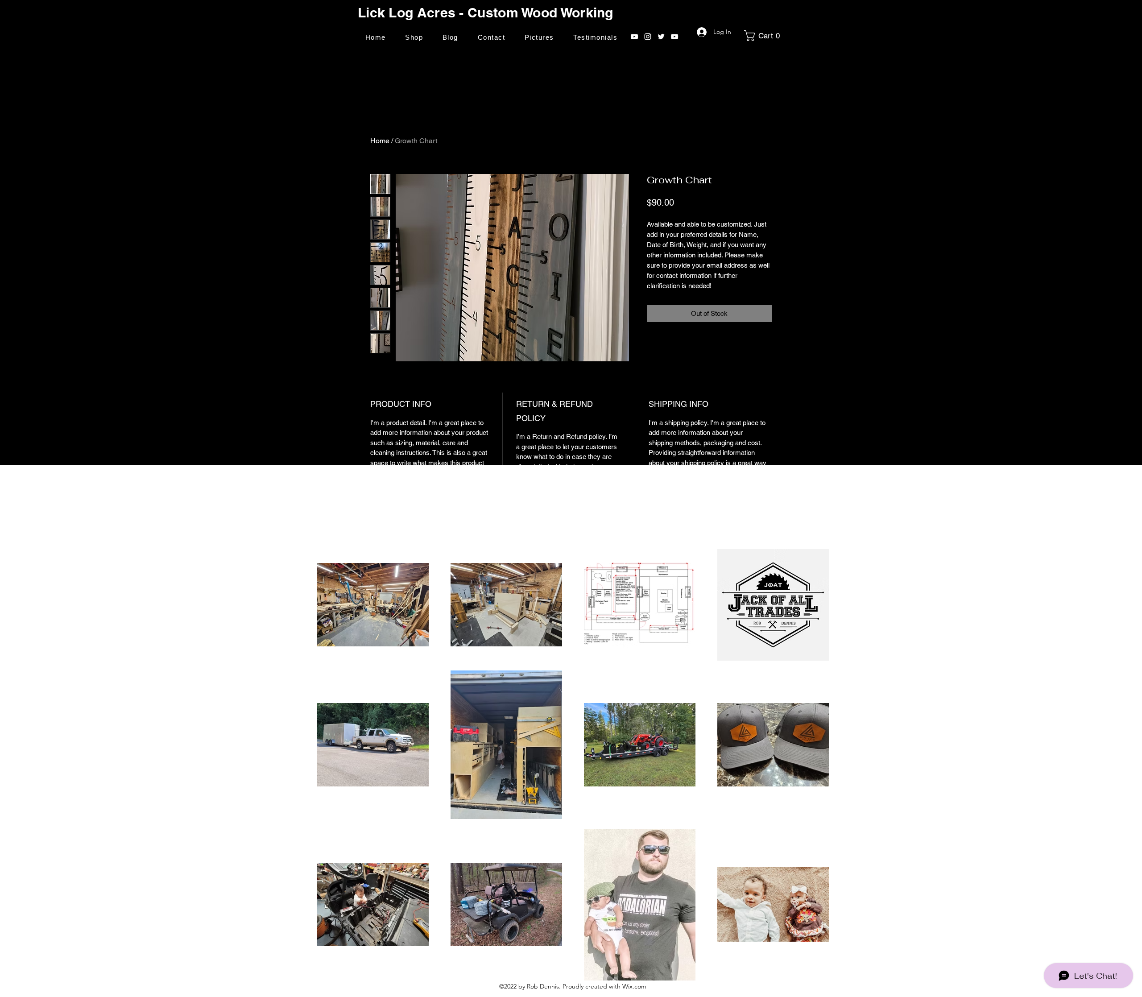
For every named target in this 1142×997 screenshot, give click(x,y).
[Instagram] (647, 36)
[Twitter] (661, 36)
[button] (765, 35)
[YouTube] (634, 36)
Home (379, 141)
